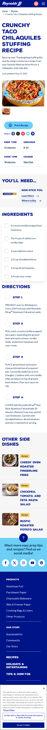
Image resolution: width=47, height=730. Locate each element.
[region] (23, 707)
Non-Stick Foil (32, 190)
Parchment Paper (16, 592)
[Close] (44, 688)
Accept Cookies (23, 725)
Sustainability (14, 634)
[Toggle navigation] (43, 3)
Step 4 (18, 397)
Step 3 (18, 357)
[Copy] (33, 133)
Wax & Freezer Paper (18, 604)
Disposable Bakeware (18, 598)
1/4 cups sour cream (21, 276)
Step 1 (17, 297)
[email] (28, 133)
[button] (36, 3)
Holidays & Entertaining (17, 666)
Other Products (15, 616)
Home (5, 11)
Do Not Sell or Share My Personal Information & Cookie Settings (23, 716)
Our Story (12, 646)
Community (13, 640)
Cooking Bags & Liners (19, 610)
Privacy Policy (9, 710)
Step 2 (18, 323)
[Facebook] (13, 133)
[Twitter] (18, 133)
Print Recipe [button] (21, 125)
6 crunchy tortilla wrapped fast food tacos (26, 227)
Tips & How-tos (18, 674)
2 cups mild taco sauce (22, 251)
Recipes (14, 11)
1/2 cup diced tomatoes (23, 267)
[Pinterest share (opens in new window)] (23, 133)
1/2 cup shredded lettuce (23, 259)
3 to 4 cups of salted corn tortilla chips (23, 240)
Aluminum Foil (14, 586)
